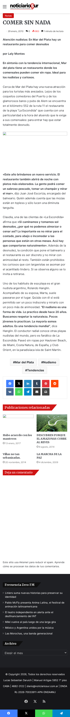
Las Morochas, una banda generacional (28, 633)
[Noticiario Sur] (24, 7)
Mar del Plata (24, 362)
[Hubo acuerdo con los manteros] (18, 423)
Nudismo (49, 362)
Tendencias (35, 370)
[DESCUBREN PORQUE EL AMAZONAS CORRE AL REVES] (52, 423)
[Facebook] (10, 383)
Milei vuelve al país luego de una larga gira (30, 621)
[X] (19, 383)
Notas (8, 15)
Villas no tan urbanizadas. (12, 455)
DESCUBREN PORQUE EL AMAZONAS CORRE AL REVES (51, 438)
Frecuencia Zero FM (20, 585)
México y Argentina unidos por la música (29, 627)
